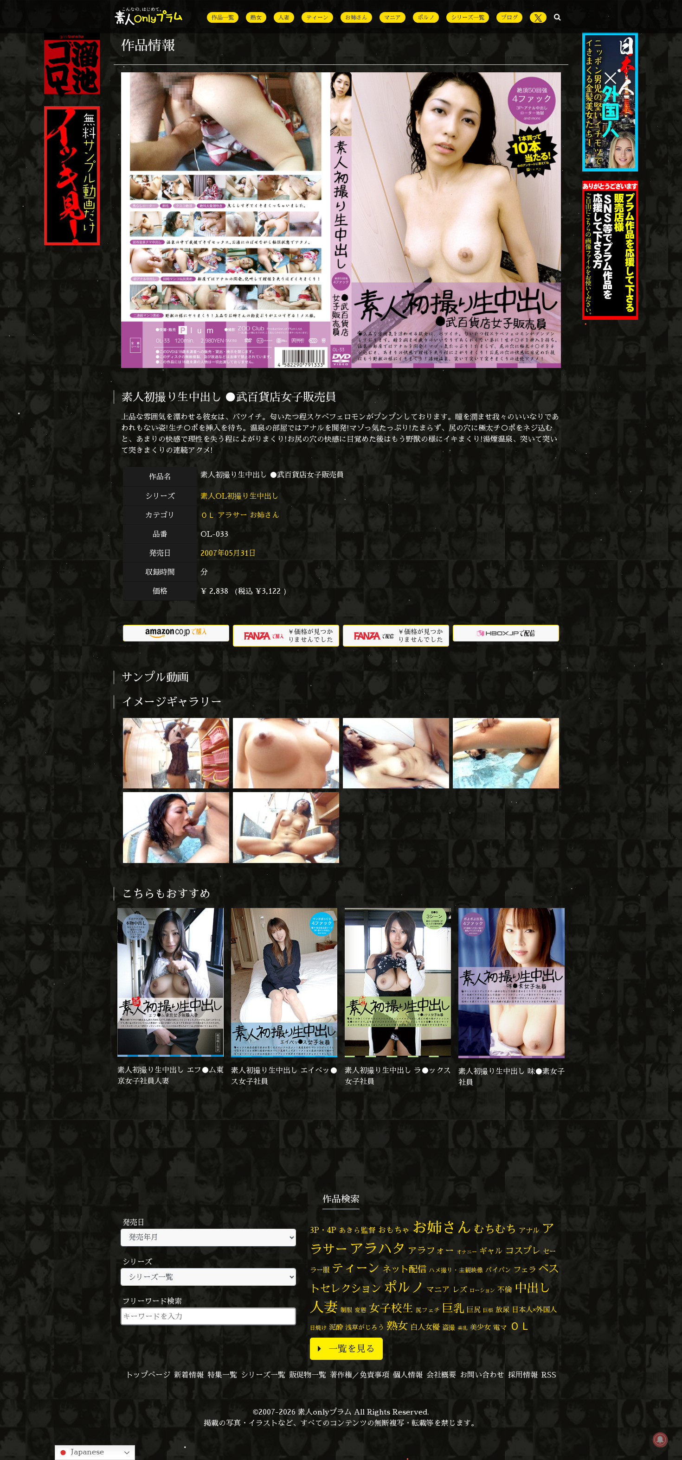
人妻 (284, 17)
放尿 (502, 1309)
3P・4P (323, 1230)
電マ (500, 1327)
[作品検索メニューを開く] (557, 16)
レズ (459, 1289)
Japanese (86, 1452)
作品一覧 (223, 17)
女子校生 (391, 1308)
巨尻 (474, 1309)
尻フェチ (428, 1310)
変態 (360, 1310)
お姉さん (356, 17)
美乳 (462, 1328)
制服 (346, 1310)
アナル (529, 1230)
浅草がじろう (364, 1327)
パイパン (498, 1269)
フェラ (525, 1269)
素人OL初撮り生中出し (240, 496)
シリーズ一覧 (467, 17)
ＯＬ (207, 515)
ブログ (509, 17)
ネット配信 (404, 1269)
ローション (482, 1290)
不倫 (504, 1289)
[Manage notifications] (660, 1439)
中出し (533, 1287)
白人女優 (425, 1327)
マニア (392, 17)
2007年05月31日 (228, 553)
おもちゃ (394, 1230)
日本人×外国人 (534, 1309)
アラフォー (431, 1250)
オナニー (467, 1251)
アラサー (232, 515)
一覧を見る (351, 1348)
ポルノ (426, 17)
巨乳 (453, 1308)
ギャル (491, 1250)
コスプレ (522, 1250)
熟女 (256, 17)
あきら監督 (357, 1230)
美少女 (480, 1327)
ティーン (317, 17)
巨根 (488, 1310)
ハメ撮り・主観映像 (456, 1270)
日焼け (318, 1328)
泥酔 (336, 1327)
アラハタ (377, 1248)
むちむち (495, 1228)
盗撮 (448, 1327)
